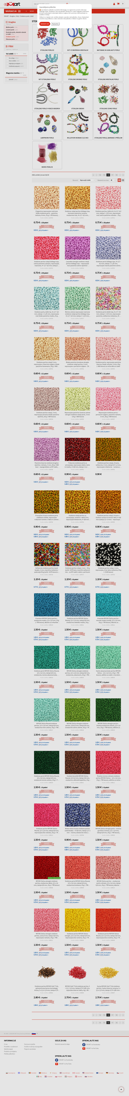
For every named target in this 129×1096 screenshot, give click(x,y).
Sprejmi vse (45, 24)
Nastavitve (55, 24)
